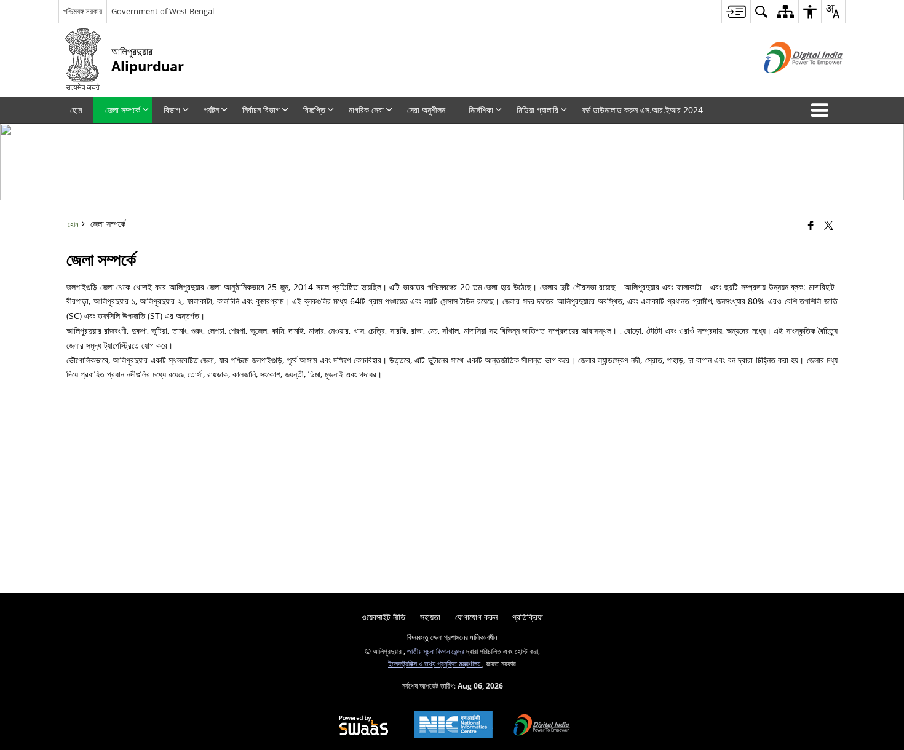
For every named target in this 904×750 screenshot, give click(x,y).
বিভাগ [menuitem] (172, 110)
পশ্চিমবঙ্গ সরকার (82, 11)
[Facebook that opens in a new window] (811, 225)
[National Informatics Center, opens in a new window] (453, 725)
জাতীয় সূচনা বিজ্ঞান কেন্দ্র (435, 651)
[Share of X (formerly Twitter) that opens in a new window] (828, 225)
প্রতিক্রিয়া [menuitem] (527, 617)
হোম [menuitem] (76, 110)
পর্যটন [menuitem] (211, 110)
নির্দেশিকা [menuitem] (481, 110)
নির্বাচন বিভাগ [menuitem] (261, 110)
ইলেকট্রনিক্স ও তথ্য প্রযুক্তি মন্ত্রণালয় (435, 663)
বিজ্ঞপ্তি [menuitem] (314, 110)
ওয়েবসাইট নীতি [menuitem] (383, 617)
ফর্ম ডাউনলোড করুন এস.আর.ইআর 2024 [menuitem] (642, 110)
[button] (822, 110)
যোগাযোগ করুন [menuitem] (476, 617)
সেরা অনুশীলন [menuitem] (426, 110)
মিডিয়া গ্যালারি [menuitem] (537, 110)
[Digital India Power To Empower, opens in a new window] (541, 726)
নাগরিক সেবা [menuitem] (366, 110)
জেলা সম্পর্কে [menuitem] (122, 110)
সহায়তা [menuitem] (430, 617)
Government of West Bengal (162, 11)
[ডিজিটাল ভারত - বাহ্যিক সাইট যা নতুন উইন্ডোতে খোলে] (788, 83)
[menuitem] (735, 11)
